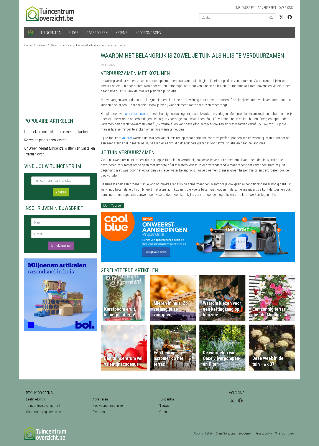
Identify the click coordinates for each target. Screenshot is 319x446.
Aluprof (127, 138)
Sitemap (280, 433)
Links (291, 433)
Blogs (74, 32)
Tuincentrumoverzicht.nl (43, 406)
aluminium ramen (137, 114)
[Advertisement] (60, 82)
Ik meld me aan (61, 245)
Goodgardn (245, 433)
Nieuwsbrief (245, 8)
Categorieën (97, 32)
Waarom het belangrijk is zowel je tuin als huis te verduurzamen (88, 45)
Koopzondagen (148, 32)
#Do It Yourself (112, 205)
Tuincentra (51, 32)
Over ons (286, 8)
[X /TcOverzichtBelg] (281, 17)
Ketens (122, 32)
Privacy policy (263, 433)
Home (27, 45)
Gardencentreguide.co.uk (43, 412)
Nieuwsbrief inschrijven (108, 406)
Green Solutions (225, 433)
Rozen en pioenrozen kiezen (45, 140)
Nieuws (41, 45)
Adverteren (267, 8)
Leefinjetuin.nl (35, 399)
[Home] (30, 32)
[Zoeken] (269, 17)
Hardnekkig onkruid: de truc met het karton (56, 131)
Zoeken (61, 192)
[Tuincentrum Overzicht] (52, 13)
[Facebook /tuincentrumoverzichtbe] (289, 17)
